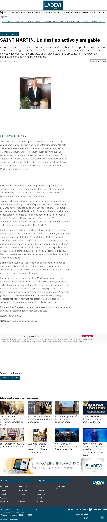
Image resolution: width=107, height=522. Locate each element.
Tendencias (68, 12)
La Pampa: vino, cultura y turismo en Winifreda (12, 445)
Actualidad (14, 12)
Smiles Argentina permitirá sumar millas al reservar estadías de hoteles (11, 420)
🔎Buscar (101, 12)
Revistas (93, 12)
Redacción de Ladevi (16, 136)
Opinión (85, 12)
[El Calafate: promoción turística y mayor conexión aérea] (67, 408)
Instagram (41, 494)
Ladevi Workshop (82, 21)
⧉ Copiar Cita (87, 336)
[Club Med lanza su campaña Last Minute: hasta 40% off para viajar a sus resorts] (40, 435)
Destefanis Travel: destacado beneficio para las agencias (93, 419)
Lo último (22, 12)
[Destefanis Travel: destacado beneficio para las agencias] (95, 408)
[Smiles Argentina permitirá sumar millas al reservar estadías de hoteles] (12, 408)
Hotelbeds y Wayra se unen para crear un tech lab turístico (40, 419)
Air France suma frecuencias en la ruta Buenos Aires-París (66, 446)
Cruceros (77, 12)
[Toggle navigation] (4, 12)
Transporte (58, 12)
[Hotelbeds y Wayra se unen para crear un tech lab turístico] (40, 408)
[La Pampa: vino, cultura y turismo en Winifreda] (12, 435)
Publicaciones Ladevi (60, 487)
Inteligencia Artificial (50, 21)
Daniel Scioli (70, 21)
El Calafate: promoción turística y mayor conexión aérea (66, 419)
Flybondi (30, 21)
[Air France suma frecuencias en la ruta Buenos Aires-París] (67, 435)
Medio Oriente (19, 21)
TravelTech (48, 12)
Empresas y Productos (10, 378)
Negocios (39, 12)
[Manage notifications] (102, 517)
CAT (61, 21)
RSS (86, 518)
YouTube (40, 502)
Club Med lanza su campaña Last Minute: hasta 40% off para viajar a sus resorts (39, 447)
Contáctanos (82, 513)
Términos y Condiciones (9, 520)
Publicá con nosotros (78, 509)
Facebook (40, 490)
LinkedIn (40, 498)
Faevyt (38, 21)
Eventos (94, 21)
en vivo (102, 21)
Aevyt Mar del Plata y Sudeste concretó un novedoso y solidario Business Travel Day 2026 (93, 449)
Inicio (4, 34)
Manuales (31, 12)
